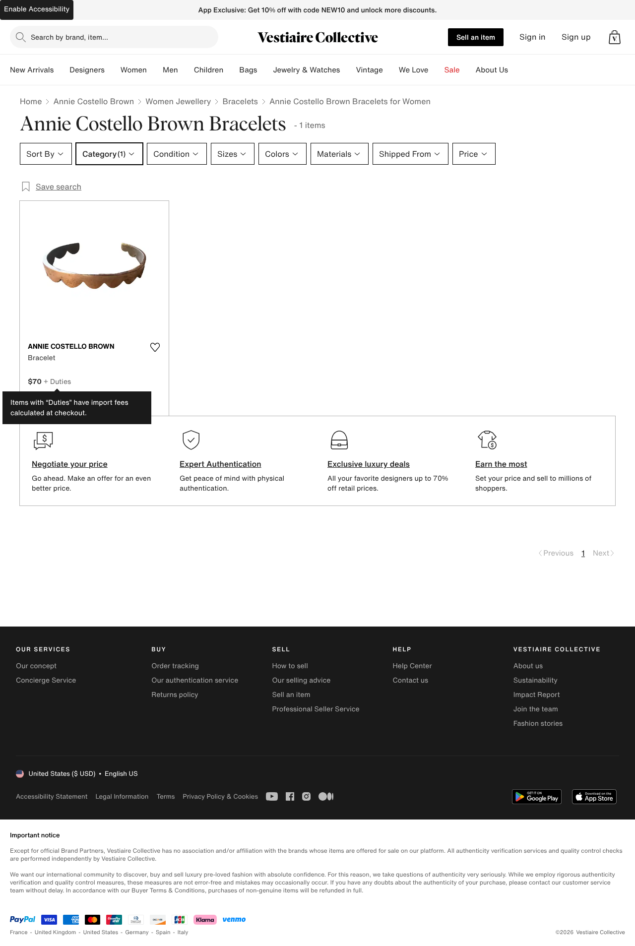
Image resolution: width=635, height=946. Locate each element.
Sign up (576, 37)
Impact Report (536, 695)
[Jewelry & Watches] (348, 70)
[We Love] (437, 70)
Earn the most (501, 464)
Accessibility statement (51, 796)
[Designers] (113, 70)
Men (170, 69)
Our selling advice (301, 680)
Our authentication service (194, 680)
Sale (452, 69)
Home (31, 101)
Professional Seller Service (315, 709)
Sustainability (535, 680)
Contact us (411, 680)
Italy (183, 932)
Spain (163, 932)
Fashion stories (538, 723)
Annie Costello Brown (93, 101)
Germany (137, 932)
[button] (615, 37)
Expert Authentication (220, 464)
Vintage (369, 69)
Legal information (121, 796)
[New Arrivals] (61, 70)
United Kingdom (55, 932)
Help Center (412, 666)
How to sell (290, 666)
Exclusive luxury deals (368, 464)
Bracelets (239, 101)
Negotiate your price (70, 464)
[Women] (155, 70)
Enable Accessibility (36, 9)
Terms (165, 796)
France (19, 932)
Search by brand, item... (69, 37)
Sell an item (475, 37)
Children (209, 69)
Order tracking (175, 666)
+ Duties (57, 381)
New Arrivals (32, 69)
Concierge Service (46, 680)
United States (101, 932)
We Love (414, 69)
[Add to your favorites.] (155, 347)
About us (528, 666)
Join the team (535, 709)
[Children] (231, 70)
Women (134, 69)
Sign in (532, 37)
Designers (87, 69)
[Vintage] (391, 70)
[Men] (186, 70)
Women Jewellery (178, 101)
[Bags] (265, 70)
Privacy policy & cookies (220, 796)
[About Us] (516, 70)
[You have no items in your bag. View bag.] (615, 37)
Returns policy (174, 695)
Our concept (36, 666)
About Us (492, 69)
